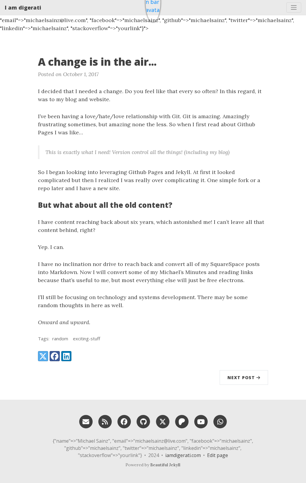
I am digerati (23, 7)
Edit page (217, 455)
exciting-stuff (86, 339)
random (60, 339)
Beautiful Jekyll (165, 464)
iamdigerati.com (183, 455)
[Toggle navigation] (293, 7)
